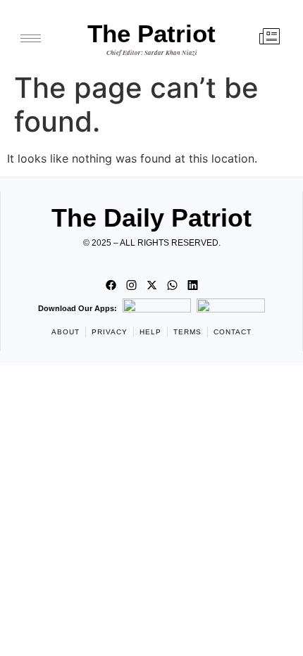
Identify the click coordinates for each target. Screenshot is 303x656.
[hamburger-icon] (31, 38)
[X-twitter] (151, 285)
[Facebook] (110, 285)
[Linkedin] (192, 285)
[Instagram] (131, 285)
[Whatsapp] (172, 285)
